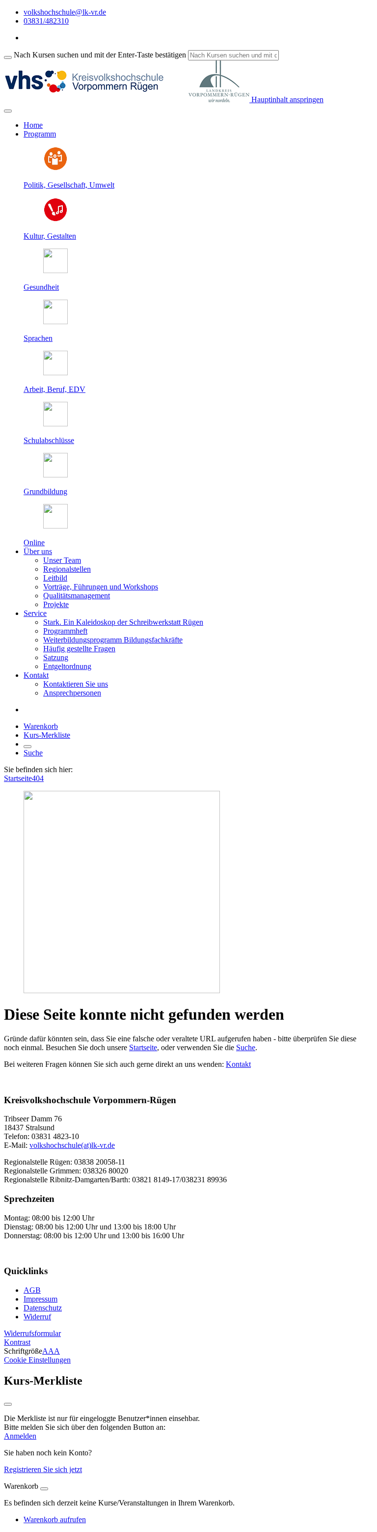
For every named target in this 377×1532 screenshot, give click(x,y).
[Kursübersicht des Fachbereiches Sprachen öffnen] (55, 321)
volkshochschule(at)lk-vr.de (72, 1145)
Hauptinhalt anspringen (286, 99)
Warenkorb (41, 726)
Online (34, 542)
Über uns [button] (38, 551)
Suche (33, 753)
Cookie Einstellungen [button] (37, 1360)
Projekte (56, 604)
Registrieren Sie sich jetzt (43, 1469)
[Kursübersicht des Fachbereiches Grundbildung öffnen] (55, 475)
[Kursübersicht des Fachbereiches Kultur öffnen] (55, 219)
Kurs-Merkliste (47, 735)
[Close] (44, 1488)
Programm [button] (40, 134)
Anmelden (20, 1436)
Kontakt (238, 1064)
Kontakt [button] (36, 675)
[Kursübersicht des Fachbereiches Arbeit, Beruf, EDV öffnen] (55, 372)
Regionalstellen (67, 569)
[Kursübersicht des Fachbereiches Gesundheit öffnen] (55, 270)
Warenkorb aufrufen (55, 1519)
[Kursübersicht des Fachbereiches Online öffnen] (55, 526)
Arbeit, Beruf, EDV (54, 389)
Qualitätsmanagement (76, 595)
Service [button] (35, 613)
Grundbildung (45, 491)
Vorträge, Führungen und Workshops (100, 587)
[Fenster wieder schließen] (8, 1404)
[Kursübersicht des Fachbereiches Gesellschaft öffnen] (55, 168)
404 (38, 778)
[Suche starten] (8, 57)
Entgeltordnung (67, 666)
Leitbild (55, 578)
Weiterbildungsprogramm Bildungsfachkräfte (113, 640)
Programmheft (65, 631)
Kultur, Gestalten (50, 236)
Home (33, 125)
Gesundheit (41, 287)
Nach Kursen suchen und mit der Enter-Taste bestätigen (100, 55)
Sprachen (38, 338)
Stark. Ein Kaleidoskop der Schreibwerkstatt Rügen (123, 622)
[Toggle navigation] (8, 111)
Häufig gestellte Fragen (79, 648)
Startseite (18, 778)
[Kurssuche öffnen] (27, 746)
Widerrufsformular (32, 1333)
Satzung (55, 657)
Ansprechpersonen (72, 693)
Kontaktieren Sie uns (75, 684)
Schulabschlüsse (49, 440)
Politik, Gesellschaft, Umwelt (69, 185)
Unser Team (62, 560)
